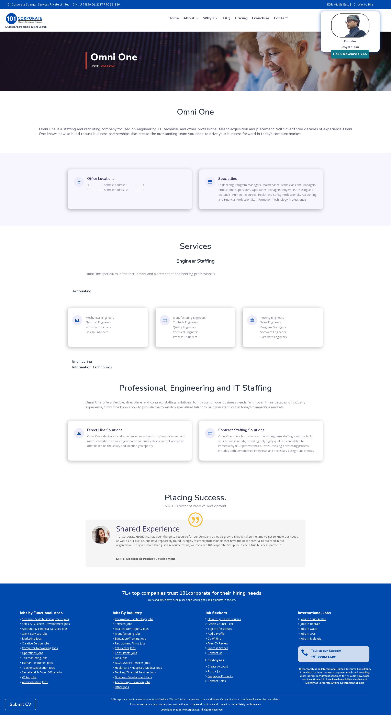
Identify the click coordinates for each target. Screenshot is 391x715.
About (188, 19)
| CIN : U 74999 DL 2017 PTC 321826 (95, 4)
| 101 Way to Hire (361, 4)
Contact (281, 19)
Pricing (241, 19)
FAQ (227, 19)
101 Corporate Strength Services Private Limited (37, 4)
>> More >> (253, 704)
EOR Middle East (338, 4)
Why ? (208, 19)
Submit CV (20, 704)
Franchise (260, 19)
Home (173, 19)
